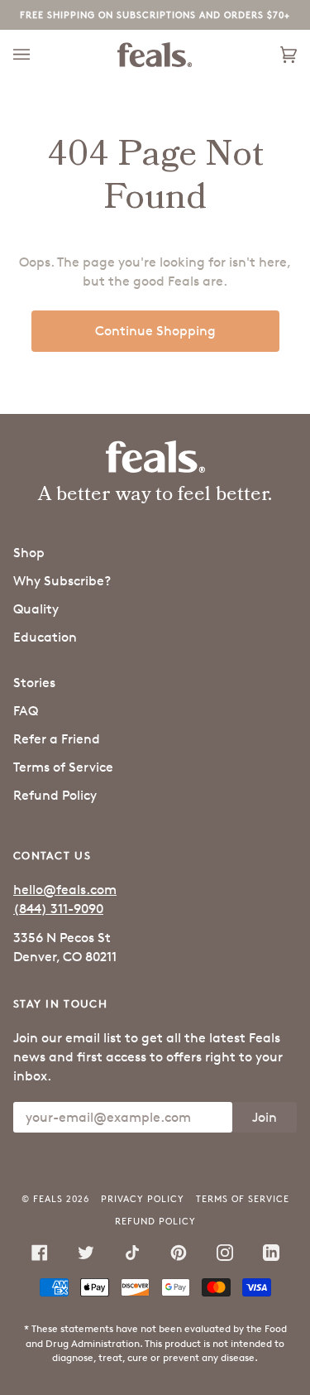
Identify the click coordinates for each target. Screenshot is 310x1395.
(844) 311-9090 (58, 908)
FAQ (25, 711)
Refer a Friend (56, 739)
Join (264, 1117)
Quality (36, 609)
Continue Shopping (155, 331)
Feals (48, 1198)
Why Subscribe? (62, 581)
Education (45, 637)
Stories (34, 682)
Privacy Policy (142, 1198)
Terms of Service (63, 767)
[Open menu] (38, 54)
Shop (29, 552)
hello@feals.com (65, 889)
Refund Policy (55, 795)
